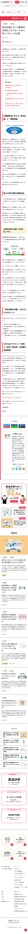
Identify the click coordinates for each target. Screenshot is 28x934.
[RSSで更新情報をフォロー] (23, 469)
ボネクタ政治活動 (5, 866)
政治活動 (4, 641)
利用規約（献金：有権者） (19, 899)
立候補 (3, 575)
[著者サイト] (13, 469)
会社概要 (16, 906)
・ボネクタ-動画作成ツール (19, 873)
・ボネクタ (16, 868)
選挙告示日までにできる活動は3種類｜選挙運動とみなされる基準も (13, 561)
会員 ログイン (17, 892)
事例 (2, 894)
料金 (2, 892)
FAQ (2, 896)
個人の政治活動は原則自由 (11, 90)
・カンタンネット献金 (18, 885)
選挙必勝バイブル (5, 901)
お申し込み (17, 2)
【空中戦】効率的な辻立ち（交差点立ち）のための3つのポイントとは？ (9, 704)
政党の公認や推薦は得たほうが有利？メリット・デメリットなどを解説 (9, 647)
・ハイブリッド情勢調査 (19, 882)
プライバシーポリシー (18, 908)
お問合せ (22, 2)
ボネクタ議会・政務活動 (6, 868)
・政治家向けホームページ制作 (20, 887)
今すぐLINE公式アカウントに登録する (11, 397)
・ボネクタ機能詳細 (18, 871)
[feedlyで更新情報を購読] (20, 469)
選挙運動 (12, 557)
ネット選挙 (4, 671)
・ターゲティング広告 (18, 877)
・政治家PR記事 (17, 880)
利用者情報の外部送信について (20, 911)
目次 (6, 82)
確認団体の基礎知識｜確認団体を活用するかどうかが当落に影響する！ (9, 618)
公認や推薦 (4, 663)
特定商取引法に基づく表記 (20, 904)
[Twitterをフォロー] (16, 469)
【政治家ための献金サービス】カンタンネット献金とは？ (9, 676)
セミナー (3, 899)
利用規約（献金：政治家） (19, 901)
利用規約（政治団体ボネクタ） (20, 896)
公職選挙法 (5, 23)
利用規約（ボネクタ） (18, 894)
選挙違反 (12, 23)
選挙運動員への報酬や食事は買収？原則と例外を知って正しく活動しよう (9, 588)
